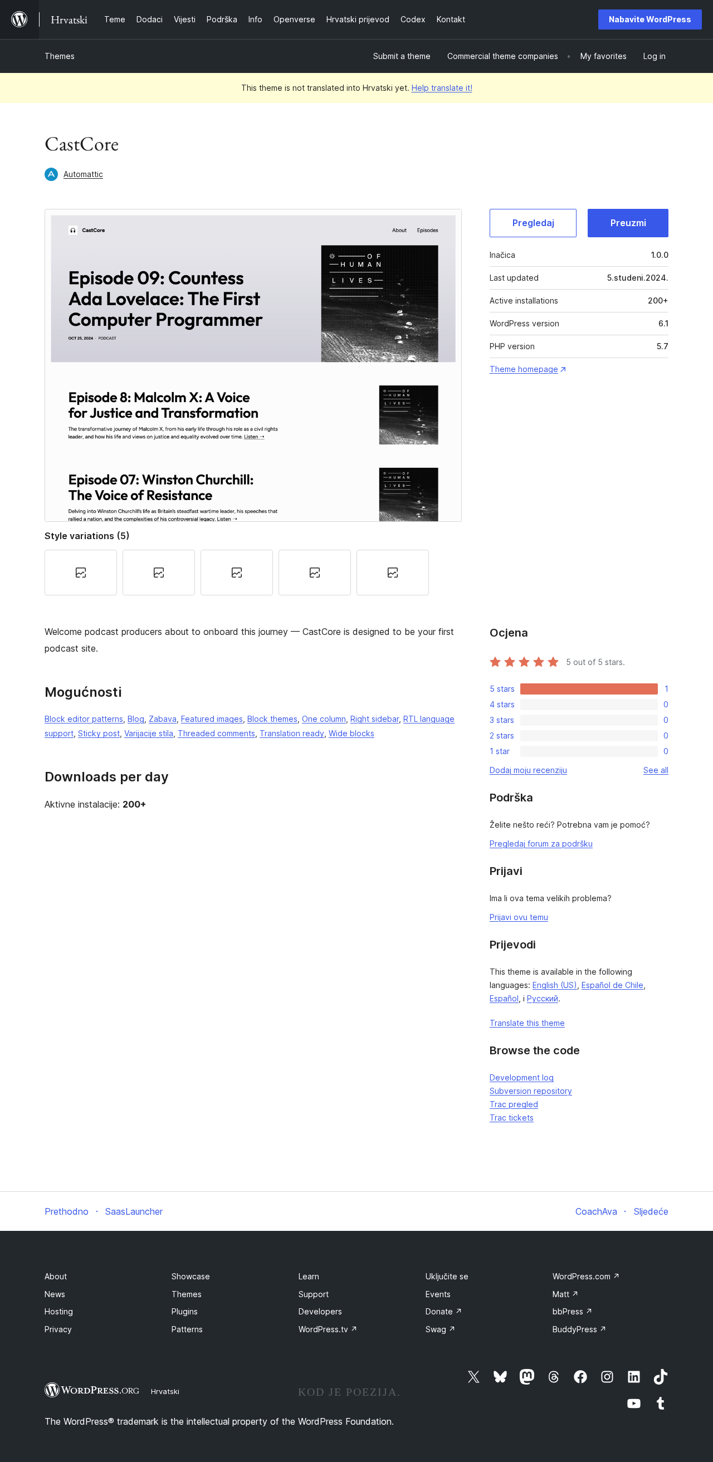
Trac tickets (512, 1117)
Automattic (83, 174)
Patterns (187, 1329)
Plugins (185, 1311)
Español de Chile (612, 985)
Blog (136, 718)
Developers (320, 1311)
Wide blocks (351, 733)
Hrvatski (165, 1391)
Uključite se (447, 1276)
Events (438, 1294)
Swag (441, 1329)
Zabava (163, 718)
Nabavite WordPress (650, 19)
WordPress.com (586, 1276)
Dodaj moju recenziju (528, 770)
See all (655, 770)
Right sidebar (374, 718)
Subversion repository (531, 1091)
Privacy (58, 1329)
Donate (444, 1311)
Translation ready (292, 733)
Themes (60, 56)
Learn (309, 1276)
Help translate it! (442, 87)
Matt (566, 1294)
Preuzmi (628, 222)
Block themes (272, 718)
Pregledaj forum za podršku (541, 843)
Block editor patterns (84, 718)
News (55, 1294)
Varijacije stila (148, 733)
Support (314, 1294)
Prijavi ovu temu (519, 917)
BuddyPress (580, 1329)
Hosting (59, 1311)
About (56, 1276)
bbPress (573, 1311)
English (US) (555, 985)
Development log (522, 1077)
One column (324, 718)
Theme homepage (524, 369)
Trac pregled (514, 1104)
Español (504, 998)
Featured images (212, 718)
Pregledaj (533, 222)
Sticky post (99, 733)
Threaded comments (216, 733)
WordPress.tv (328, 1329)
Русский (542, 998)
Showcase (191, 1276)
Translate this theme (527, 1023)
